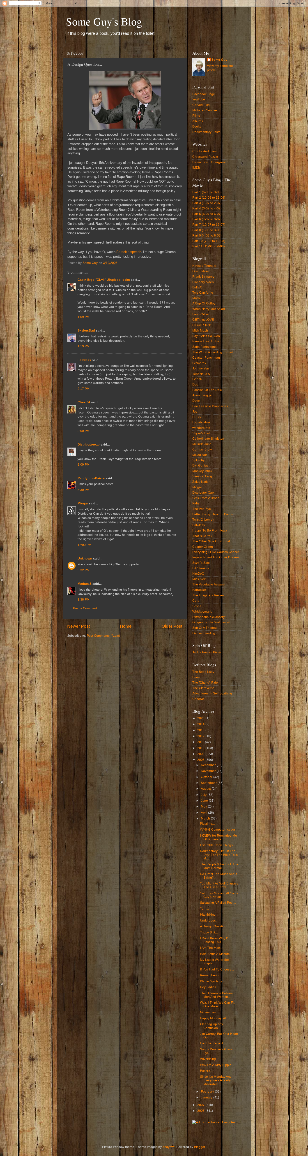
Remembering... (211, 975)
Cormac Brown (203, 449)
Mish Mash (200, 330)
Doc (195, 384)
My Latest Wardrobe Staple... (214, 961)
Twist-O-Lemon (203, 519)
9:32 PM (84, 570)
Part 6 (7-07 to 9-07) (207, 219)
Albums (197, 121)
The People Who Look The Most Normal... (219, 866)
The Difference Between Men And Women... (217, 994)
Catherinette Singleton (208, 438)
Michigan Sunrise (204, 110)
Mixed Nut (199, 455)
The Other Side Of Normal (211, 541)
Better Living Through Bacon (212, 514)
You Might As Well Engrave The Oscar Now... (219, 885)
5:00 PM (84, 431)
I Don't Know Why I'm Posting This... (215, 940)
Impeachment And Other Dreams (215, 557)
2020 (201, 718)
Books (196, 126)
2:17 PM (84, 388)
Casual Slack (201, 325)
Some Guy (219, 59)
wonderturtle (201, 427)
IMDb (196, 167)
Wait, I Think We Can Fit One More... (217, 1004)
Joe (195, 411)
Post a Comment (85, 608)
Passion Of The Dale (207, 390)
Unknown (85, 558)
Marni (196, 298)
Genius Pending (203, 633)
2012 (201, 736)
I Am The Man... (211, 947)
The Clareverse (203, 688)
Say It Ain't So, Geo (206, 336)
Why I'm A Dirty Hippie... (217, 1065)
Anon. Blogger (202, 395)
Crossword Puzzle (205, 156)
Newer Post (78, 626)
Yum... (204, 908)
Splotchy (198, 460)
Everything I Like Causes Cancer (215, 552)
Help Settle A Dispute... (216, 954)
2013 (201, 730)
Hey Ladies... (209, 987)
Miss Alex (199, 579)
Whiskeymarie (202, 611)
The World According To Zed (212, 352)
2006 (201, 1110)
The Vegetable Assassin (209, 584)
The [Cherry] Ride (205, 682)
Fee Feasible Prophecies (210, 406)
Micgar (83, 503)
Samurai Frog (202, 476)
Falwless (84, 360)
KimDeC (198, 573)
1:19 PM (84, 346)
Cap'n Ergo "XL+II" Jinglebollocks (104, 279)
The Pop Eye (201, 509)
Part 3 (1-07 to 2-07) (207, 203)
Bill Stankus (200, 568)
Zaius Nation (201, 481)
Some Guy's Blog (104, 21)
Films (196, 115)
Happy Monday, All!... (215, 1018)
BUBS (196, 417)
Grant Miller (200, 271)
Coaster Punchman (206, 357)
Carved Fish (201, 105)
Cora (195, 600)
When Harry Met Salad (208, 309)
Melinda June (201, 444)
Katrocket (199, 590)
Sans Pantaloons (204, 346)
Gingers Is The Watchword (211, 622)
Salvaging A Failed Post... (218, 902)
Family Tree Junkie (205, 341)
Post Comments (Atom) (103, 635)
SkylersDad (86, 330)
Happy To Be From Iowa (209, 530)
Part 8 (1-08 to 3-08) (207, 230)
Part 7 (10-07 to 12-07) (208, 224)
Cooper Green (202, 546)
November (209, 771)
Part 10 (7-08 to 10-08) (208, 241)
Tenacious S (201, 374)
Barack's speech (128, 252)
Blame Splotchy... (212, 981)
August (206, 788)
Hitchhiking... (209, 914)
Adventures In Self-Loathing (212, 693)
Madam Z (85, 583)
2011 (201, 742)
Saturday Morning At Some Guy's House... (219, 894)
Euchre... (206, 1070)
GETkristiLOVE (203, 319)
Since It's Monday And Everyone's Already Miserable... (216, 1080)
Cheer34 (84, 402)
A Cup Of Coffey (203, 303)
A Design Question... (214, 926)
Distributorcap (89, 444)
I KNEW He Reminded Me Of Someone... (218, 837)
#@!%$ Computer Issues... (219, 829)
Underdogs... (209, 920)
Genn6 (197, 379)
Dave (196, 400)
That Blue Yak (202, 536)
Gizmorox (199, 363)
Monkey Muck (202, 471)
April (204, 812)
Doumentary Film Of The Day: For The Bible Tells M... (219, 854)
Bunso (196, 677)
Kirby (196, 503)
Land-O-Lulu (201, 314)
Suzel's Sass (201, 562)
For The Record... (212, 1043)
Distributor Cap (203, 492)
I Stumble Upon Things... (217, 845)
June (205, 800)
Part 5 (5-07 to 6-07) (207, 214)
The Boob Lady (203, 671)
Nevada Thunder (204, 265)
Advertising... (209, 1059)
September (209, 783)
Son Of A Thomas (204, 627)
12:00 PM (84, 545)
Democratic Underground (210, 162)
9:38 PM (84, 599)
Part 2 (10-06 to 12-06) (208, 197)
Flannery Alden (203, 282)
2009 (201, 754)
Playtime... (207, 823)
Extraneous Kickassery (208, 617)
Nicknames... (209, 1012)
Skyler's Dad (201, 433)
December (209, 765)
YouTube (198, 99)
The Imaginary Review (208, 595)
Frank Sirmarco (203, 276)
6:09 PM (84, 464)
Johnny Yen (200, 368)
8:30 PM (84, 490)
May (204, 806)
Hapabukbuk (201, 422)
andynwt (169, 1147)
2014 (201, 724)
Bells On (198, 287)
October (207, 777)
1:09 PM (84, 317)
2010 (201, 748)
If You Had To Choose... (217, 969)
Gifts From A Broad (205, 498)
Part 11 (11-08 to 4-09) (208, 246)
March (206, 818)
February (208, 1091)
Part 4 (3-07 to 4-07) (207, 208)
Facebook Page (203, 94)
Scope (196, 606)
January (207, 1097)
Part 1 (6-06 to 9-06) (207, 192)
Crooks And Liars (204, 151)
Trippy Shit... (209, 932)
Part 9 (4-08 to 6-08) (207, 235)
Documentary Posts (206, 132)
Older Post (172, 626)
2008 (201, 759)
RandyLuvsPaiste (91, 478)
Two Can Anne (202, 292)
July (204, 794)
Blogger (199, 1147)
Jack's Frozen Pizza (206, 652)
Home (126, 626)
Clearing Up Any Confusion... (211, 1025)
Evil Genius (200, 465)
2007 (201, 1105)
